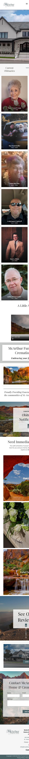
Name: (9, 693)
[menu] (26, 3)
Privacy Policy (21, 757)
